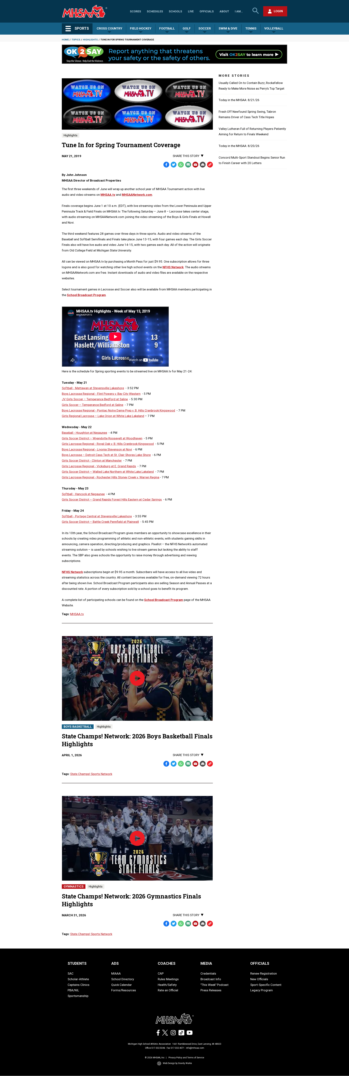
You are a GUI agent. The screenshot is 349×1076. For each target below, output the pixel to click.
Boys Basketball (78, 726)
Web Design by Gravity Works (177, 1063)
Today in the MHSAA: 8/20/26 (239, 146)
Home (65, 39)
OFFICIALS (259, 963)
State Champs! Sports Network (91, 774)
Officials (207, 11)
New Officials (259, 979)
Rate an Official (168, 990)
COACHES (166, 963)
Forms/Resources (123, 990)
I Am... (239, 11)
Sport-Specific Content (265, 985)
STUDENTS (77, 963)
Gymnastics (74, 886)
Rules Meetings (168, 979)
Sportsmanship (78, 996)
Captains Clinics (78, 985)
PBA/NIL (73, 990)
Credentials (208, 973)
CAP (161, 973)
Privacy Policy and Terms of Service (186, 1057)
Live (191, 11)
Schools (175, 11)
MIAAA (116, 973)
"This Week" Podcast (214, 985)
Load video (144, 698)
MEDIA (206, 963)
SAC (70, 973)
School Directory (122, 979)
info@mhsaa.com (195, 1048)
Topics (76, 39)
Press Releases (210, 990)
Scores (135, 11)
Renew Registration (263, 973)
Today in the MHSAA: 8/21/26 (239, 100)
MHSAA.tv (77, 614)
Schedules (155, 11)
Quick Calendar (121, 985)
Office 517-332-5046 (155, 1048)
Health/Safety (167, 985)
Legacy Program (261, 990)
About (224, 11)
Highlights (90, 39)
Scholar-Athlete (78, 979)
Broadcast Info (210, 979)
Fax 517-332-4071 (175, 1048)
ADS (115, 963)
